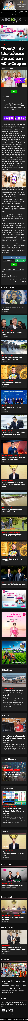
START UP (11, 733)
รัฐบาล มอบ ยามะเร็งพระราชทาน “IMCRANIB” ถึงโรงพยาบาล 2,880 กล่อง (14, 472)
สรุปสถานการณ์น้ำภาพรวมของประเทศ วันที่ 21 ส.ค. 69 (14, 499)
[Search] (26, 20)
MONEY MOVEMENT (8, 770)
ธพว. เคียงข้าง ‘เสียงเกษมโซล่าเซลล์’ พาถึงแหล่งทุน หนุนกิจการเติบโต (14, 725)
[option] (14, 772)
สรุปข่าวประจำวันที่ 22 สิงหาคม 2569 (14, 397)
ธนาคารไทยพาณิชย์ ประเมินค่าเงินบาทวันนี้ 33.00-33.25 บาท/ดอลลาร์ (14, 774)
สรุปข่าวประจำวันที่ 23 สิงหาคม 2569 (14, 322)
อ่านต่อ (9, 706)
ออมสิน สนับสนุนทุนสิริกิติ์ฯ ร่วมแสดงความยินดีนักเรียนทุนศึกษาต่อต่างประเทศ (14, 937)
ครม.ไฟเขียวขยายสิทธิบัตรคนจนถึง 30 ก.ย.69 (14, 907)
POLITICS (10, 455)
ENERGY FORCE (7, 806)
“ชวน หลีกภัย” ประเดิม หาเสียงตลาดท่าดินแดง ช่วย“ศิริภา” (16, 280)
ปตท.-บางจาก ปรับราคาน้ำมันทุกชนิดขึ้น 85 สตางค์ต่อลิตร (14, 798)
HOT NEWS (3, 44)
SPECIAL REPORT (18, 455)
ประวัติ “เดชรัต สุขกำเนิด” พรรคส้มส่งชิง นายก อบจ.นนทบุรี (14, 447)
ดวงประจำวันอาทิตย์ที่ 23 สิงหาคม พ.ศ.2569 (14, 297)
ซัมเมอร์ (19, 269)
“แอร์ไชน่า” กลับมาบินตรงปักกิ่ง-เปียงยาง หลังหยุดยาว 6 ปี (14, 680)
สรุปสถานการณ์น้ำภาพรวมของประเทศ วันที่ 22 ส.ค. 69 (14, 347)
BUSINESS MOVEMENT (7, 883)
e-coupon (8, 269)
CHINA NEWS (6, 688)
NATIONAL (4, 330)
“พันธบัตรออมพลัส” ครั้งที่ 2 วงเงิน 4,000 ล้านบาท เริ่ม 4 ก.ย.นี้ (14, 422)
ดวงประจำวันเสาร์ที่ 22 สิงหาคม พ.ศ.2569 (14, 372)
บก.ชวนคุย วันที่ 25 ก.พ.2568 (14, 970)
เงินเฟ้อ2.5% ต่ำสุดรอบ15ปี (9, 275)
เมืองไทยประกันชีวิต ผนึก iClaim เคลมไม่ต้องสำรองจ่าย (14, 875)
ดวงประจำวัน (5, 305)
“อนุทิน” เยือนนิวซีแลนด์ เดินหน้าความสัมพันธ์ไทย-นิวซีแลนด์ (14, 524)
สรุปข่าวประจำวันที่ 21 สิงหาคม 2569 (14, 573)
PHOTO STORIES (6, 945)
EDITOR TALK (11, 979)
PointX (14, 269)
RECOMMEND (17, 532)
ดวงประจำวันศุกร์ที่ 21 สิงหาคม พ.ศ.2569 (14, 549)
